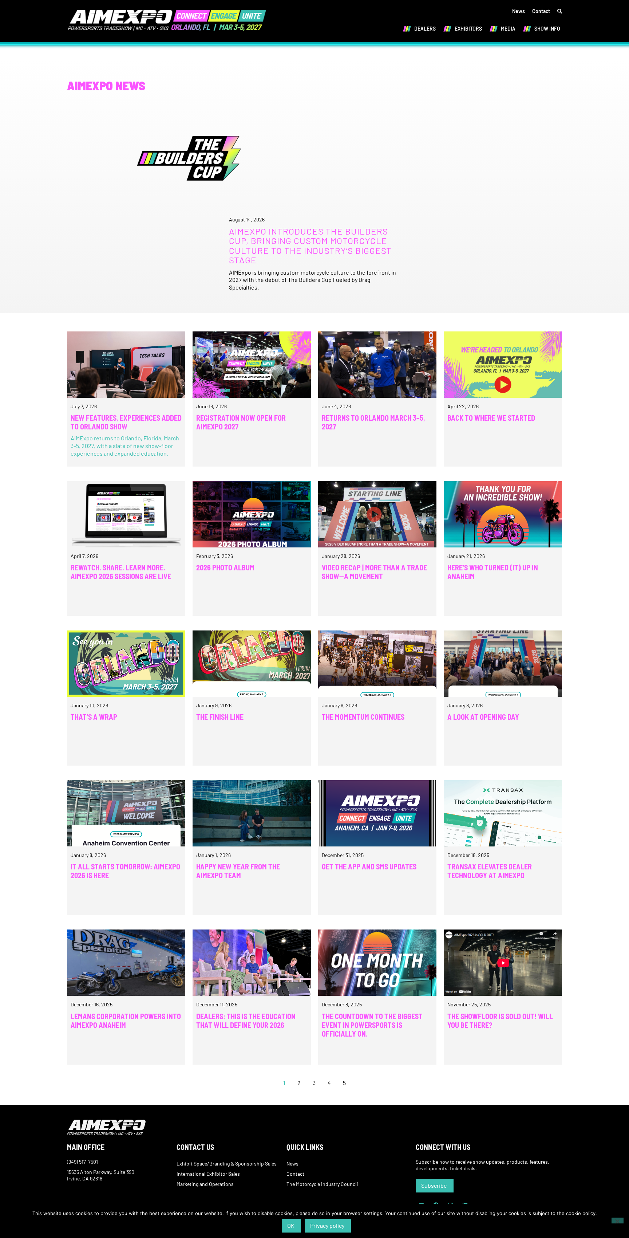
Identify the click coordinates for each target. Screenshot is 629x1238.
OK (290, 1225)
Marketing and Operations (205, 1184)
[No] (618, 1220)
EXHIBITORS (468, 28)
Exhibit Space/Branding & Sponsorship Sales (227, 1163)
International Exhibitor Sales (208, 1174)
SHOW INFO (547, 28)
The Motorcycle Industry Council (322, 1184)
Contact (541, 11)
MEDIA (508, 28)
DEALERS (425, 28)
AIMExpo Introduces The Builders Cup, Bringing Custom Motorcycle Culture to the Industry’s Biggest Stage (310, 245)
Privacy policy (327, 1225)
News (518, 11)
